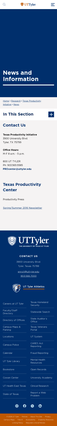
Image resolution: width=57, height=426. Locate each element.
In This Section (18, 114)
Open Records (38, 369)
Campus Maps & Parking (11, 328)
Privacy (48, 416)
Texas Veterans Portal (39, 328)
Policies (24, 416)
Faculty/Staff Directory (10, 311)
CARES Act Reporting (37, 344)
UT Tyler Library (11, 361)
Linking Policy (17, 423)
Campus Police (11, 345)
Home (6, 101)
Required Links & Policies (35, 423)
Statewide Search (40, 312)
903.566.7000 (29, 276)
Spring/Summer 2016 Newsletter (22, 208)
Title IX (20, 420)
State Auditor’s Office (39, 320)
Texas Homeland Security (39, 303)
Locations (8, 336)
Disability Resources (45, 420)
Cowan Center (11, 378)
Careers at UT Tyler (13, 304)
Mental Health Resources (38, 361)
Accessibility (30, 420)
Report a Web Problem (38, 394)
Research (16, 101)
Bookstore (8, 369)
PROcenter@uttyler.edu (17, 169)
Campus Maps (9, 420)
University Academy (41, 378)
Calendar (8, 353)
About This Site (36, 416)
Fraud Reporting (39, 353)
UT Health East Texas (14, 386)
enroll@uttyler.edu (28, 271)
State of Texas (11, 394)
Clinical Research (40, 386)
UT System (36, 336)
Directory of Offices (14, 320)
